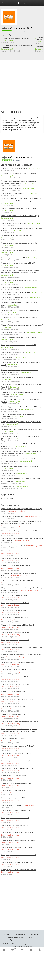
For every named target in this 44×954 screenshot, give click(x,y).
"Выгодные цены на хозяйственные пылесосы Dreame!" (19, 721)
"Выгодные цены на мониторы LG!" (13, 352)
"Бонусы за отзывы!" (8, 486)
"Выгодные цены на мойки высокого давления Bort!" (18, 345)
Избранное (13, 950)
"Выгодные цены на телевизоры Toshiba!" (15, 603)
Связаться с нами (15, 937)
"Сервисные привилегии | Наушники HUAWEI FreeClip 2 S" (20, 317)
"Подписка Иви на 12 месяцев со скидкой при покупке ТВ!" (20, 466)
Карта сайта (20, 934)
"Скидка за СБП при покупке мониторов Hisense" (17, 580)
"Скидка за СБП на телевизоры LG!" (13, 692)
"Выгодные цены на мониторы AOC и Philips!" (16, 753)
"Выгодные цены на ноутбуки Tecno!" (13, 193)
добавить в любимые (32, 31)
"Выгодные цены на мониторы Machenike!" (15, 632)
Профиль (39, 952)
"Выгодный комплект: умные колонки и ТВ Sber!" (17, 768)
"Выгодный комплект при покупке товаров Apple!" (17, 377)
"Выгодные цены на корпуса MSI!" (12, 805)
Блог (31, 937)
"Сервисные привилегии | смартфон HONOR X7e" (17, 662)
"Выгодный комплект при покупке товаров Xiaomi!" (18, 263)
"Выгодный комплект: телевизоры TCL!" (14, 677)
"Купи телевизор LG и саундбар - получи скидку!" (17, 236)
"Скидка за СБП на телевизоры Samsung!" (15, 551)
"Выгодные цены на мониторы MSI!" (13, 707)
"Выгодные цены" (7, 357)
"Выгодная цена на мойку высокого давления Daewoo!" (19, 337)
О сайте (34, 934)
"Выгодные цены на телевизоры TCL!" (14, 258)
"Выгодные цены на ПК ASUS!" (11, 188)
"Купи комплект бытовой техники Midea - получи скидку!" (20, 216)
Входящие (31, 952)
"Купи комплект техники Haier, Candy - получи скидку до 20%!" (21, 647)
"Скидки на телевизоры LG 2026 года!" (14, 738)
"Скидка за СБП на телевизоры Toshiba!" (14, 595)
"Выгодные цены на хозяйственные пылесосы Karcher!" (19, 243)
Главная (4, 952)
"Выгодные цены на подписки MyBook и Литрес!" (17, 847)
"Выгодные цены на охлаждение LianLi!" (14, 825)
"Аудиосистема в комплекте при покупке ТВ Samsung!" (17, 46)
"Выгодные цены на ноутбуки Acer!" (13, 546)
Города (6, 934)
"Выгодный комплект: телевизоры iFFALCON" (16, 669)
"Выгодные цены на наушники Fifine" (13, 776)
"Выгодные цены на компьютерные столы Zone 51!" (18, 855)
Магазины (22, 952)
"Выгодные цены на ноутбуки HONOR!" (14, 223)
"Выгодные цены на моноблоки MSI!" (13, 332)
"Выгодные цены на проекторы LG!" (13, 798)
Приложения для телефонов (22, 940)
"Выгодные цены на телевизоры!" (12, 516)
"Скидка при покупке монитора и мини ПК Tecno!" (17, 746)
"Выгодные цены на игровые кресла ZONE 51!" (16, 862)
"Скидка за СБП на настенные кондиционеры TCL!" (18, 699)
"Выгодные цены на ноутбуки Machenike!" (15, 640)
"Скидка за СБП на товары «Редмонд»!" (16, 38)
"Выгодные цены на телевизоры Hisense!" (15, 298)
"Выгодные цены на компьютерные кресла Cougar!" (18, 870)
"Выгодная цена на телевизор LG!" (12, 287)
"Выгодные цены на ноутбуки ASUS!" (13, 790)
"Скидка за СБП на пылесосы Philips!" (13, 714)
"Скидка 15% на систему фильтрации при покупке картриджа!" (22, 325)
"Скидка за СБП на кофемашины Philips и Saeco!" (17, 625)
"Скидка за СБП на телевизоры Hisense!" (15, 610)
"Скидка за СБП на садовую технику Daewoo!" (16, 684)
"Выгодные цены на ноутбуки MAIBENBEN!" (15, 292)
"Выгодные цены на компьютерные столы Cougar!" (18, 840)
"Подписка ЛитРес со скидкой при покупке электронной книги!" (22, 429)
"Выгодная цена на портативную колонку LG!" (16, 783)
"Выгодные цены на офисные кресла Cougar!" (16, 810)
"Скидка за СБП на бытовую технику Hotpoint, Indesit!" (19, 531)
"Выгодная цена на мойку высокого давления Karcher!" (19, 208)
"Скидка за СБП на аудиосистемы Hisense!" (15, 566)
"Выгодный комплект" (8, 474)
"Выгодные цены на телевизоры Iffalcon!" (15, 558)
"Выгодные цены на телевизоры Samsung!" (15, 761)
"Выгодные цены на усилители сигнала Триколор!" (18, 833)
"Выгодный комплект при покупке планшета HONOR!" (19, 250)
